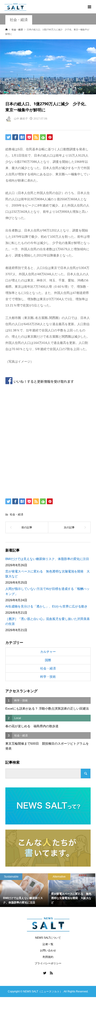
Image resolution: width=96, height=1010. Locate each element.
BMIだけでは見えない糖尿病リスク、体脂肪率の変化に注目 (47, 559)
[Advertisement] (48, 440)
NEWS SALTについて (48, 937)
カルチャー (48, 651)
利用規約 (48, 956)
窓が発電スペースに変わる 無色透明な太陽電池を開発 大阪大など (47, 574)
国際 (48, 660)
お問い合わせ (48, 950)
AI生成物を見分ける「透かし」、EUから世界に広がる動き (46, 606)
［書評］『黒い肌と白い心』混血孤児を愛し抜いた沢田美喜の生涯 (47, 621)
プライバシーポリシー (48, 963)
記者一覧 (48, 944)
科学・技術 (48, 676)
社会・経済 (19, 20)
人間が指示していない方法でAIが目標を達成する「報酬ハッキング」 (47, 591)
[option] (30, 890)
